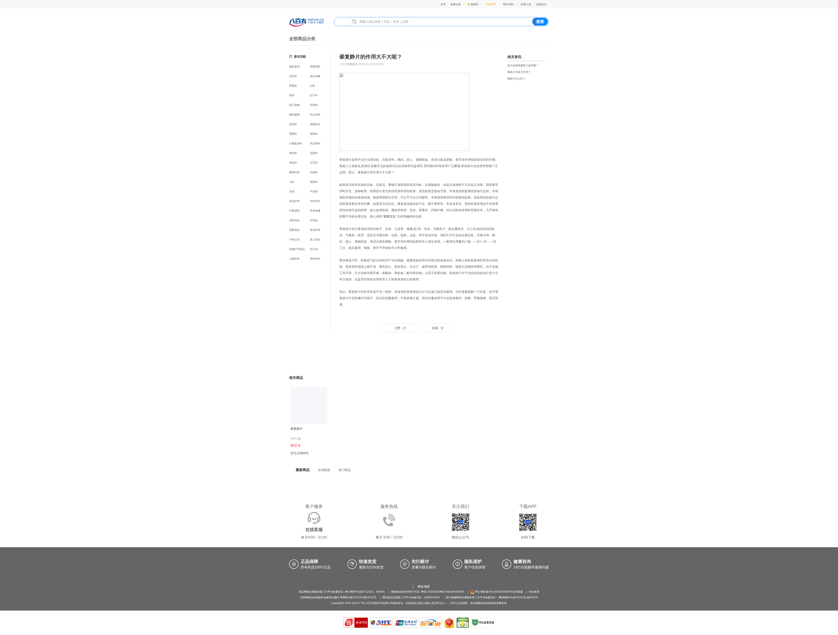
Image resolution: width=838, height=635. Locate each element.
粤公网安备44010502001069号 (493, 591)
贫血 (413, 210)
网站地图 (423, 586)
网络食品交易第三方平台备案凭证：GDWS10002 (411, 597)
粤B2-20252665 (430, 591)
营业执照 (534, 591)
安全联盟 (517, 591)
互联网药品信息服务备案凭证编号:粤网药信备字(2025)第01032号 (338, 597)
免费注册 (455, 4)
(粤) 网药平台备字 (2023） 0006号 (365, 591)
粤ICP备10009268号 (452, 591)
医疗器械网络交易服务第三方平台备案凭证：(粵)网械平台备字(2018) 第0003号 (492, 597)
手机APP (490, 4)
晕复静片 (455, 273)
